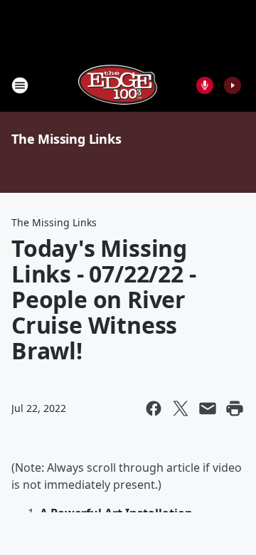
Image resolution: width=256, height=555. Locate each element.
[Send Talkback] (204, 85)
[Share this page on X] (181, 408)
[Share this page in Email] (208, 408)
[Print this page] (235, 408)
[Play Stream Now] (232, 85)
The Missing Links (66, 138)
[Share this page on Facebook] (154, 408)
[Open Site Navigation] (19, 85)
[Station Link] (118, 85)
